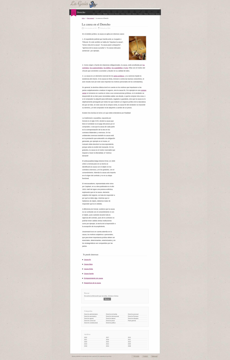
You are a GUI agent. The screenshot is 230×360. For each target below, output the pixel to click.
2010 (129, 342)
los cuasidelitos (117, 68)
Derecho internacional (112, 316)
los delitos (107, 68)
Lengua (140, 14)
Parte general (90, 18)
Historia (135, 14)
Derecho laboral (110, 318)
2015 (107, 342)
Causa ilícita (88, 269)
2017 (107, 337)
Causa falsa (88, 264)
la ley (126, 68)
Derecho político (111, 322)
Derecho (105, 14)
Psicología (152, 14)
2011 (129, 339)
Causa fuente (89, 274)
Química (158, 14)
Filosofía (117, 14)
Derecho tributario (133, 318)
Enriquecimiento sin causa (93, 278)
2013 (107, 346)
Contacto (145, 356)
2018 (85, 346)
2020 (85, 342)
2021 (85, 339)
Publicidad (154, 356)
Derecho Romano (133, 316)
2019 (85, 344)
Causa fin (87, 260)
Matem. (146, 14)
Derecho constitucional (91, 322)
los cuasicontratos (96, 68)
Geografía (128, 14)
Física (123, 14)
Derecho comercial (89, 320)
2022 (85, 337)
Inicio (83, 18)
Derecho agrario (89, 318)
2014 (107, 344)
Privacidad (136, 356)
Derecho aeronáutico (90, 316)
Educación (111, 14)
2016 (107, 339)
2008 (129, 346)
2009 (129, 344)
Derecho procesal (133, 314)
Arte (94, 14)
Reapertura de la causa (92, 283)
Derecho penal (110, 320)
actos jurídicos (119, 76)
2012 (129, 337)
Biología (99, 14)
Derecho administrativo (91, 314)
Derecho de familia (111, 314)
